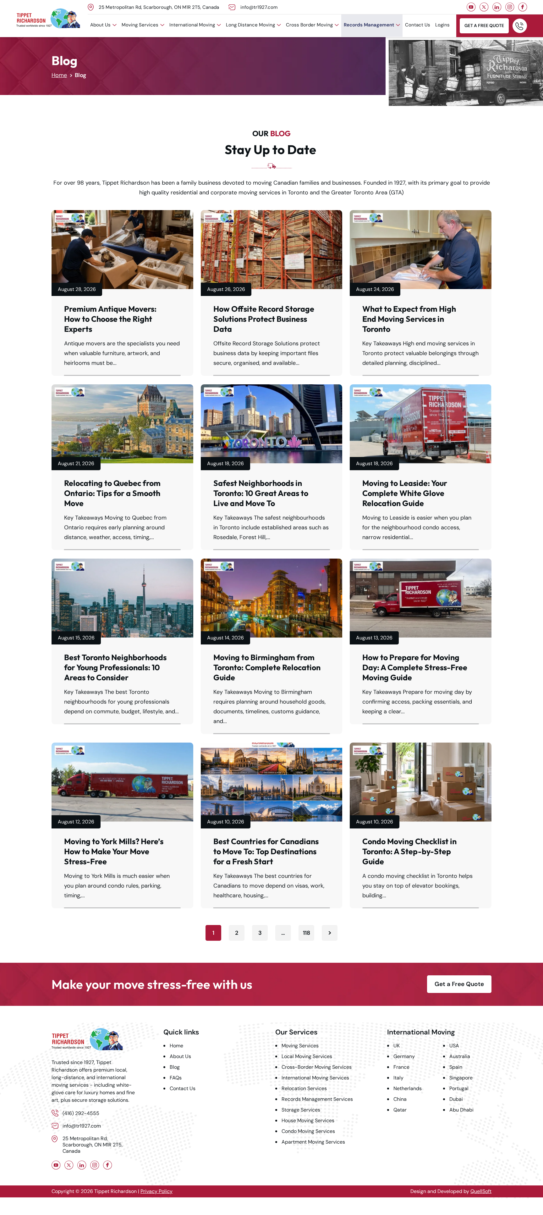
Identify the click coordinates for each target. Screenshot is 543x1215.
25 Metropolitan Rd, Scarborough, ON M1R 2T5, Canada (159, 7)
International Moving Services (315, 1077)
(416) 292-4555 (520, 26)
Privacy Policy (156, 1191)
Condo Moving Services (308, 1131)
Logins (442, 25)
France (401, 1067)
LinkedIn (497, 7)
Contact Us (417, 25)
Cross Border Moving (309, 25)
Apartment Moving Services (313, 1142)
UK (396, 1045)
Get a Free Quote (484, 25)
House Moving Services (308, 1120)
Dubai (456, 1099)
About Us (100, 25)
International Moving (192, 25)
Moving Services (140, 25)
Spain (455, 1067)
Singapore (461, 1077)
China (400, 1099)
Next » (329, 933)
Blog (175, 1067)
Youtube (471, 7)
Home (59, 75)
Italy (398, 1077)
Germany (404, 1056)
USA (454, 1045)
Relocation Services (304, 1088)
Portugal (459, 1088)
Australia (459, 1056)
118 (306, 933)
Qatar (400, 1109)
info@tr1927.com (258, 7)
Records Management (369, 25)
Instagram (509, 7)
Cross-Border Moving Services (317, 1067)
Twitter (484, 7)
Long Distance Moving (250, 25)
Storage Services (301, 1109)
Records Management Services (317, 1099)
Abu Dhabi (461, 1109)
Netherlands (407, 1088)
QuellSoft (480, 1191)
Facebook (522, 7)
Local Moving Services (307, 1056)
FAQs (176, 1077)
